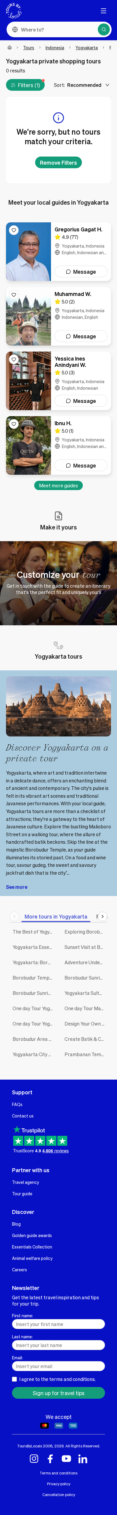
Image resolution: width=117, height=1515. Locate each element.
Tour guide (22, 1193)
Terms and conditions (58, 1473)
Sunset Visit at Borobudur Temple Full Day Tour (85, 947)
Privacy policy (58, 1483)
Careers (19, 1269)
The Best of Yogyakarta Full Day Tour (34, 931)
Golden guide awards (32, 1235)
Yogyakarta (87, 47)
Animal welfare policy (32, 1258)
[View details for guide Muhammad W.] (58, 316)
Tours (28, 47)
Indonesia (55, 47)
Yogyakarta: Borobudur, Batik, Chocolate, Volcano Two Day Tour (34, 962)
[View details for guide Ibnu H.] (58, 445)
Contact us (23, 1115)
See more (16, 887)
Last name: (22, 1336)
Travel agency (25, 1182)
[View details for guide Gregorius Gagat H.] (58, 251)
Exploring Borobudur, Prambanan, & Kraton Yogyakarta (85, 931)
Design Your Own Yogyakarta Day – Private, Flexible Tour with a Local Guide (85, 1023)
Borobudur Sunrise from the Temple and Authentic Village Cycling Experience (85, 977)
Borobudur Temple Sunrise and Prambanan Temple (34, 977)
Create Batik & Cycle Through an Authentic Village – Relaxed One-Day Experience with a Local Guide (85, 1039)
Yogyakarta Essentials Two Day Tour (34, 947)
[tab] (56, 916)
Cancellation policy (58, 1494)
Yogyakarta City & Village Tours (34, 1054)
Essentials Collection (32, 1246)
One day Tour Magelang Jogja (85, 1008)
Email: (17, 1357)
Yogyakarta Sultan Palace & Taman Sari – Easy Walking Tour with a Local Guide (85, 993)
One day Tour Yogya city (34, 1008)
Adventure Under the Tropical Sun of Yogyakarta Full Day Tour (85, 962)
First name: (22, 1315)
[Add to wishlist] (14, 230)
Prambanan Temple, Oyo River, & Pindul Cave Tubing (85, 1054)
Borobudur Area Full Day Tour (34, 1039)
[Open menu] (103, 10)
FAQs (17, 1104)
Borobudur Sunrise (33, 993)
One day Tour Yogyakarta (34, 1023)
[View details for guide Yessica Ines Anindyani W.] (58, 381)
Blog (16, 1224)
